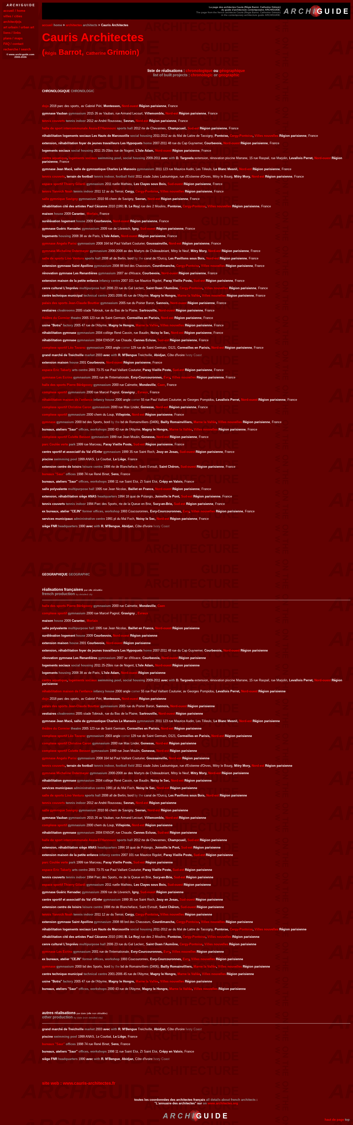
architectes (74, 25)
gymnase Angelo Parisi (59, 243)
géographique (232, 71)
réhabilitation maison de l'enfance (67, 399)
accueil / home (14, 10)
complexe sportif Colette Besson (66, 437)
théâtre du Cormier (56, 318)
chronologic (202, 75)
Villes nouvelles (266, 136)
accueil (47, 25)
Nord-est (171, 113)
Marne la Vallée (188, 295)
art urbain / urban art (18, 27)
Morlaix (92, 213)
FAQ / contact (13, 44)
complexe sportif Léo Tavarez (64, 347)
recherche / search (17, 49)
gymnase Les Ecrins (57, 377)
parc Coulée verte (55, 444)
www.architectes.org (223, 1103)
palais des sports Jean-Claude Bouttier (70, 303)
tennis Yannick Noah (57, 191)
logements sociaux (83, 158)
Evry (167, 377)
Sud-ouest (175, 184)
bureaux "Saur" (53, 474)
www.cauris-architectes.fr (89, 1083)
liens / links (12, 33)
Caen (161, 385)
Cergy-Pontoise (241, 136)
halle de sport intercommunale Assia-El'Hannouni (79, 128)
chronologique (199, 71)
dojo (45, 106)
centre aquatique (54, 158)
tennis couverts (53, 121)
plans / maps (13, 38)
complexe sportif (54, 392)
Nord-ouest (130, 106)
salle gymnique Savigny (60, 199)
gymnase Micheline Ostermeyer (65, 251)
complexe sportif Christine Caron (66, 407)
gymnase (48, 422)
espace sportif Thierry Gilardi (63, 184)
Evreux (143, 392)
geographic (229, 75)
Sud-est (193, 128)
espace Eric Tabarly (56, 370)
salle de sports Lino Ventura (63, 258)
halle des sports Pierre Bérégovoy (67, 385)
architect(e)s (12, 22)
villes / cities (12, 16)
